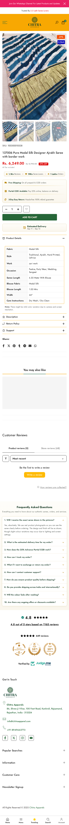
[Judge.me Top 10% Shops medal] (34, 649)
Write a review (34, 475)
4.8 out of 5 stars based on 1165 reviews (35, 624)
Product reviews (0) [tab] (18, 448)
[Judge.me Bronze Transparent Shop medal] (19, 649)
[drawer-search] (57, 22)
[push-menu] (4, 22)
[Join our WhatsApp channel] (34, 3)
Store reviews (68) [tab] (50, 448)
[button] (26, 209)
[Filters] (5, 458)
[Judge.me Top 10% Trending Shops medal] (49, 649)
